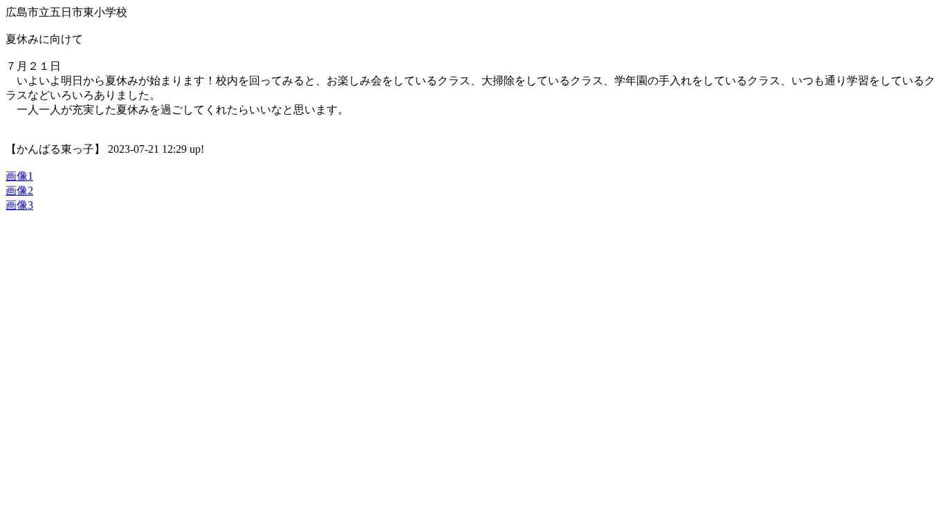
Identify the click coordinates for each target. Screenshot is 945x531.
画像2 (19, 190)
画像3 (19, 205)
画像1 (19, 176)
